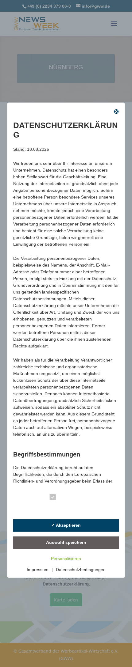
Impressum (38, 569)
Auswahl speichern (66, 542)
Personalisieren (66, 558)
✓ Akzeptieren (66, 525)
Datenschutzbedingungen (81, 569)
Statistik (68, 508)
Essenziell (70, 498)
